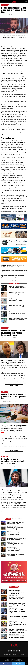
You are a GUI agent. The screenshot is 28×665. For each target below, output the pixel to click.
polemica (4, 266)
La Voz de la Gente (7, 654)
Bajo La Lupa (15, 654)
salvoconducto (11, 266)
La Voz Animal (21, 654)
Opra (14, 505)
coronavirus (15, 265)
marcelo (21, 265)
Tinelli (17, 266)
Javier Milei (4, 362)
